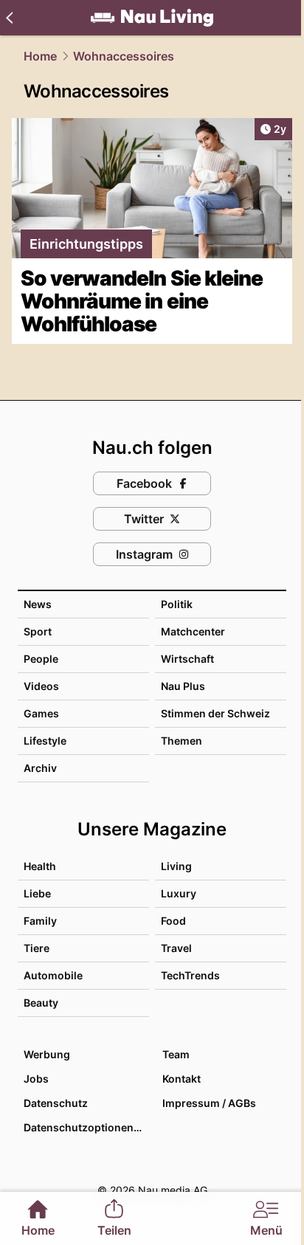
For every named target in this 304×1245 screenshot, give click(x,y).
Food (173, 920)
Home (40, 56)
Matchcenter (193, 631)
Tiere (36, 948)
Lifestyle (45, 740)
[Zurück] (9, 17)
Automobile (53, 975)
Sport (38, 631)
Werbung (47, 1054)
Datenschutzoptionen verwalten (86, 1127)
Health (40, 866)
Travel (176, 948)
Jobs (36, 1078)
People (41, 658)
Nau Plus (183, 686)
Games (41, 713)
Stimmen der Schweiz (215, 713)
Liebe (37, 893)
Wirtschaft (187, 658)
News (38, 604)
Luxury (178, 893)
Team (176, 1054)
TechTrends (190, 975)
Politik (177, 604)
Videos (41, 686)
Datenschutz (56, 1103)
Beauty (41, 1002)
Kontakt (181, 1078)
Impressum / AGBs (209, 1103)
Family (40, 920)
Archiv (40, 768)
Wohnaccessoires (123, 56)
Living (176, 866)
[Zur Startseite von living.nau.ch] (152, 18)
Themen (181, 740)
